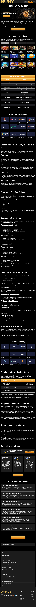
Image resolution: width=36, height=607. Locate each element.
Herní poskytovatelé (6, 560)
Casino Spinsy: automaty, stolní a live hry (10, 562)
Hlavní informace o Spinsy (7, 557)
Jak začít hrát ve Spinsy (6, 567)
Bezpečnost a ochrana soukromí (8, 578)
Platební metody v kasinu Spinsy (8, 576)
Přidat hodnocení (29, 451)
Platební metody (5, 574)
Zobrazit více (18, 474)
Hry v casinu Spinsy (6, 555)
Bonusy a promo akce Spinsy (7, 569)
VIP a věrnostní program (6, 571)
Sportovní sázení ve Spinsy (7, 564)
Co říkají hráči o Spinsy (6, 583)
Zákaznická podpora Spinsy (7, 581)
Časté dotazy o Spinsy (6, 585)
